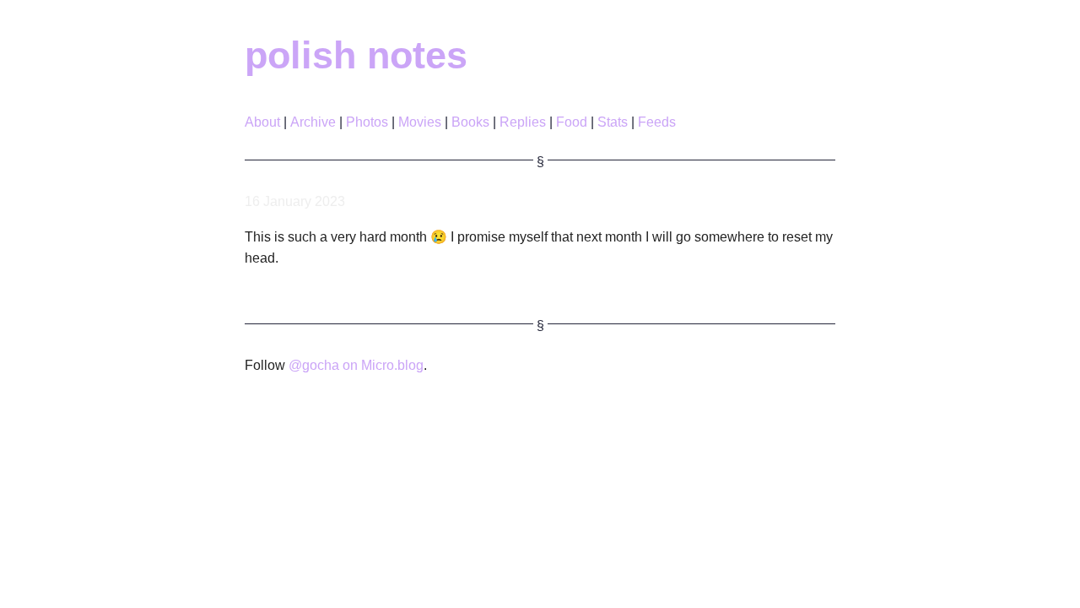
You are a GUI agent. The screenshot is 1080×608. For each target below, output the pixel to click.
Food (571, 122)
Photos (367, 122)
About (262, 122)
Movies (419, 122)
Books (470, 122)
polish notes (356, 55)
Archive (313, 122)
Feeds (657, 122)
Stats (612, 122)
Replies (523, 122)
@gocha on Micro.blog (356, 365)
